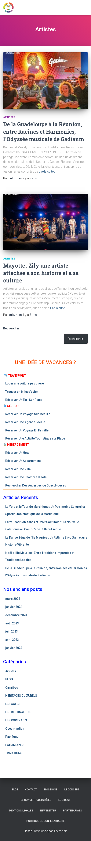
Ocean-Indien (14, 728)
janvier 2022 (13, 648)
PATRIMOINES (14, 745)
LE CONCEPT (71, 789)
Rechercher (11, 328)
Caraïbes (11, 687)
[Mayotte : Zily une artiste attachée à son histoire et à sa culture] (45, 222)
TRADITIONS (13, 753)
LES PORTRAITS (16, 720)
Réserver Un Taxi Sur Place (24, 399)
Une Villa (24, 469)
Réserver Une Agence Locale (25, 422)
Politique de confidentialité (45, 821)
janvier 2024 (13, 606)
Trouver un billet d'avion (22, 391)
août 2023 (12, 623)
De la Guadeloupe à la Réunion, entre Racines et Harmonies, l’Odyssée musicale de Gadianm (43, 132)
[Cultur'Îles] (10, 7)
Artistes (9, 117)
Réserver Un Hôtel (18, 452)
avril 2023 (12, 639)
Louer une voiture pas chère (24, 383)
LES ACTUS (12, 704)
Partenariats (72, 810)
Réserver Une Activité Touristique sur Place (35, 438)
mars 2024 (12, 598)
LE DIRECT (64, 799)
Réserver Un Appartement (23, 460)
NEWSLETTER (48, 810)
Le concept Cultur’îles (36, 799)
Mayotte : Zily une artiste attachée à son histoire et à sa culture (41, 273)
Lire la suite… (47, 171)
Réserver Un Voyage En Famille (26, 430)
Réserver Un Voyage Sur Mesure (28, 414)
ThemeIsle (60, 831)
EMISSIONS (50, 789)
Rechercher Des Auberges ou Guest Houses (35, 485)
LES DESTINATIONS (18, 712)
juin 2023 (11, 631)
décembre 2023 (16, 615)
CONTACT (31, 789)
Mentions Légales (21, 810)
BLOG (9, 679)
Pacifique (11, 736)
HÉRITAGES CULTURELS (21, 695)
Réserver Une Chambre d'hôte (26, 477)
